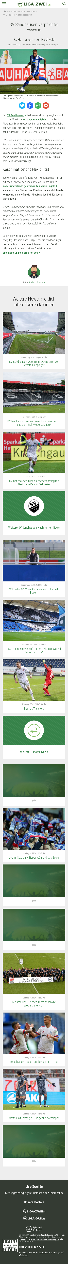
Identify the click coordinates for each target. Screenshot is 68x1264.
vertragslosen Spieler (35, 119)
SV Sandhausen (15, 115)
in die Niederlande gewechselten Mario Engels (29, 186)
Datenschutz (40, 1193)
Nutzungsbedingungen (18, 1193)
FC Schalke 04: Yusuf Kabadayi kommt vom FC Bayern (34, 590)
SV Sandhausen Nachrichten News (21, 11)
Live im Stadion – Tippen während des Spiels (34, 857)
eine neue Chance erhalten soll (20, 252)
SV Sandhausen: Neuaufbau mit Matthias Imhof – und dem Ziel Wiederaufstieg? (34, 422)
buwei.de (22, 1239)
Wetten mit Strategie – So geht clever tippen (34, 1118)
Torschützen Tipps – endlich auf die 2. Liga (34, 1061)
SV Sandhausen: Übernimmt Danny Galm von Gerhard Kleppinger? (34, 363)
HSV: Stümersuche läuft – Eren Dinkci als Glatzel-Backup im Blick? (34, 650)
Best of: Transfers (34, 708)
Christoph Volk (37, 282)
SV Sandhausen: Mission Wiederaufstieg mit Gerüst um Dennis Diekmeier (34, 482)
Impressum (56, 1193)
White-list (23, 1255)
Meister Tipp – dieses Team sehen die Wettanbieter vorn (34, 1003)
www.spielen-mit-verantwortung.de (45, 1239)
